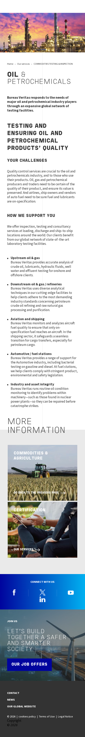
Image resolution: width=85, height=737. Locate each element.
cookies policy (27, 716)
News (11, 699)
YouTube (71, 592)
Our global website (21, 706)
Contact (13, 693)
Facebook (14, 592)
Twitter (42, 592)
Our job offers (29, 664)
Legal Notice (65, 716)
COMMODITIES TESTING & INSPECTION (53, 63)
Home (10, 63)
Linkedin (42, 599)
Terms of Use (47, 716)
